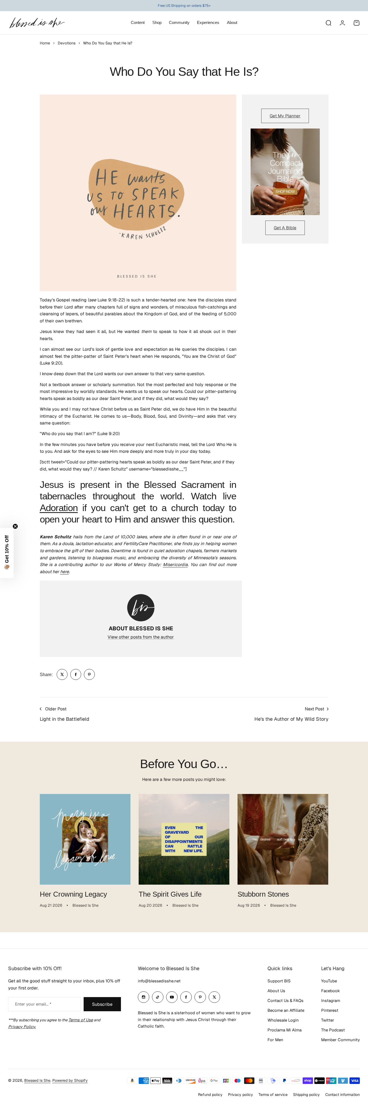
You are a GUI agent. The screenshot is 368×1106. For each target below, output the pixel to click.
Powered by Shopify (70, 1080)
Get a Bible (285, 228)
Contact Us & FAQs (285, 1000)
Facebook (330, 990)
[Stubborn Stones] (283, 839)
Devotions (66, 43)
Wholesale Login (283, 1020)
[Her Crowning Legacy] (85, 839)
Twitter (327, 1020)
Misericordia (175, 564)
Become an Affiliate (285, 1010)
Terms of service (273, 1094)
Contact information (342, 1094)
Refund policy (210, 1094)
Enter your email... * (33, 1004)
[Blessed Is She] (36, 23)
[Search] (328, 23)
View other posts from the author (141, 637)
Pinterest (329, 1010)
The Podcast (333, 1029)
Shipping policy (306, 1094)
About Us (276, 990)
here (64, 572)
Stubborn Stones (263, 894)
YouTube (329, 980)
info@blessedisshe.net (159, 980)
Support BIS (279, 980)
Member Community (340, 1039)
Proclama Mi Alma (284, 1029)
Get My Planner (285, 116)
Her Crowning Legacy (73, 894)
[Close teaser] (15, 526)
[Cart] (357, 23)
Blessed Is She (37, 1080)
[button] (7, 553)
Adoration (59, 507)
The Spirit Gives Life (170, 894)
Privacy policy (240, 1094)
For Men (275, 1039)
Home (45, 43)
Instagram (330, 1000)
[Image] (285, 172)
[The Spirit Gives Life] (184, 839)
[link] (62, 674)
